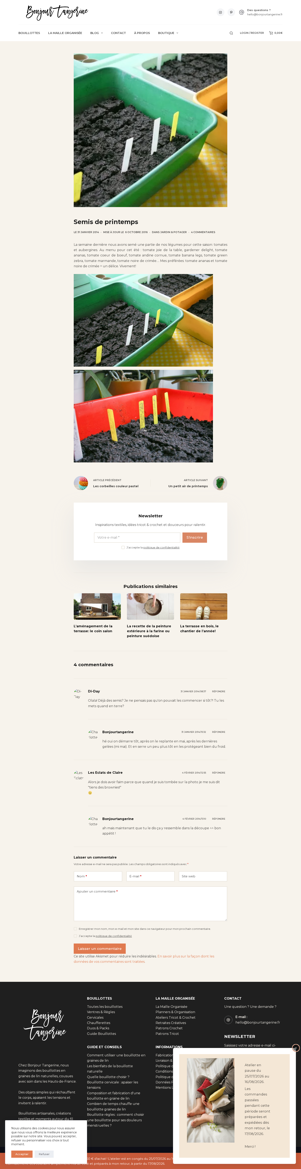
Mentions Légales (170, 1088)
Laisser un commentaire (100, 949)
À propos (142, 33)
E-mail (135, 876)
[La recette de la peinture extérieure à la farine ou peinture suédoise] (150, 606)
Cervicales (95, 1017)
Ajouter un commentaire (97, 891)
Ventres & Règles (101, 1012)
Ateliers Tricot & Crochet (176, 1017)
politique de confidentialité (161, 547)
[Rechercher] (231, 33)
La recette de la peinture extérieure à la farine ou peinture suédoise (149, 631)
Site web (188, 876)
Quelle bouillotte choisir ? (108, 1077)
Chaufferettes (98, 1023)
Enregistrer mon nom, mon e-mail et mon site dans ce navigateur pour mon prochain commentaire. (145, 928)
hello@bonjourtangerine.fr (265, 14)
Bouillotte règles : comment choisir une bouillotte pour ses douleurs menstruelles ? (115, 1120)
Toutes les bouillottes (104, 1007)
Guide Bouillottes (101, 1034)
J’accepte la (153, 547)
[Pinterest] (231, 12)
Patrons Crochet (169, 1028)
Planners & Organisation (175, 1012)
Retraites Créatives (171, 1023)
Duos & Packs (98, 1028)
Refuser (44, 1154)
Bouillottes (29, 33)
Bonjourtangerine (118, 732)
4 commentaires (203, 232)
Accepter (21, 1154)
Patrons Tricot (167, 1034)
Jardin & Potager (173, 232)
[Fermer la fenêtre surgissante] (296, 1048)
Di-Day (94, 691)
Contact (118, 33)
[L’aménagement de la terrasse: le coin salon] (97, 606)
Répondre (218, 691)
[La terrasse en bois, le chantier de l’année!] (203, 606)
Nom (82, 876)
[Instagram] (220, 12)
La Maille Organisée (65, 33)
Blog (94, 33)
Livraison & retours (171, 1061)
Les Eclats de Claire (105, 773)
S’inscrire (195, 537)
